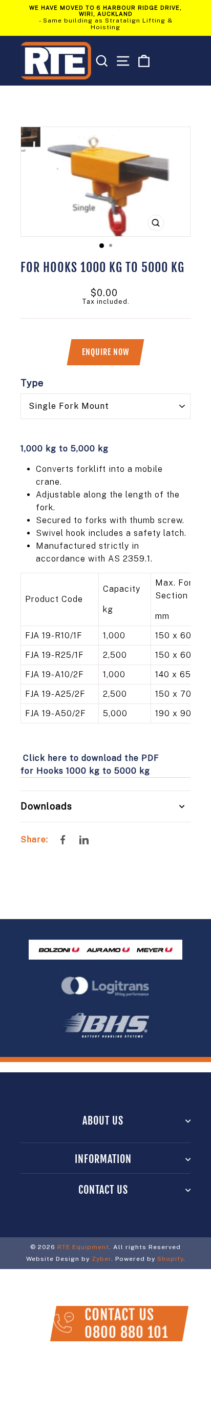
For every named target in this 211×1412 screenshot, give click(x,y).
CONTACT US (103, 1189)
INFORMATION (103, 1159)
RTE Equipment (83, 1247)
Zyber (101, 1258)
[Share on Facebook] (63, 839)
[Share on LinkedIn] (83, 839)
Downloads (46, 806)
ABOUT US (102, 1120)
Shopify (170, 1258)
